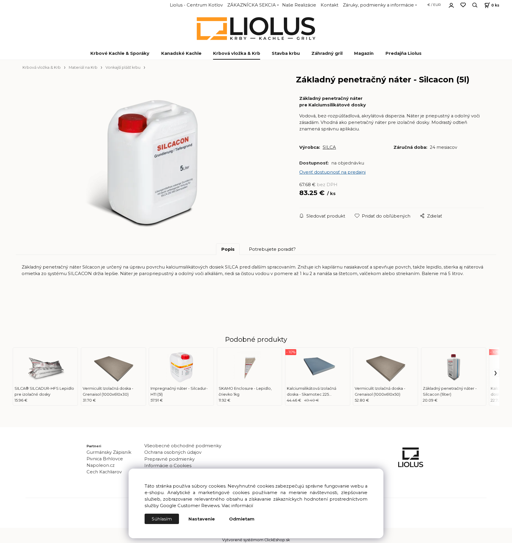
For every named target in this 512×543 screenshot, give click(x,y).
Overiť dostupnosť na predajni (332, 172)
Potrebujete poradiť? (272, 249)
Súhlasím (162, 519)
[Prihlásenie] (451, 4)
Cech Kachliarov (104, 472)
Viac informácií (237, 505)
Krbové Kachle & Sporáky (119, 53)
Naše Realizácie (299, 5)
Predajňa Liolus (403, 53)
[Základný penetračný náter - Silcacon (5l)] (152, 161)
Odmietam (242, 519)
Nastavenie (201, 519)
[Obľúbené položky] (463, 5)
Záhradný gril (327, 53)
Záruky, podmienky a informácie (378, 5)
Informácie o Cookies (167, 465)
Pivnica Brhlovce (106, 458)
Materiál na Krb (83, 67)
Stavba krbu (286, 53)
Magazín (364, 53)
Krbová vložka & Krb (236, 53)
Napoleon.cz (101, 465)
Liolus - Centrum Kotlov (196, 5)
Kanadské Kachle (181, 53)
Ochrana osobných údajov (172, 452)
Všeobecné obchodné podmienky (182, 445)
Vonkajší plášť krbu (122, 67)
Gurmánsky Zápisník (109, 452)
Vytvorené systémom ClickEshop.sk (256, 540)
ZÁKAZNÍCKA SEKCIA (251, 5)
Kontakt (329, 5)
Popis (228, 249)
